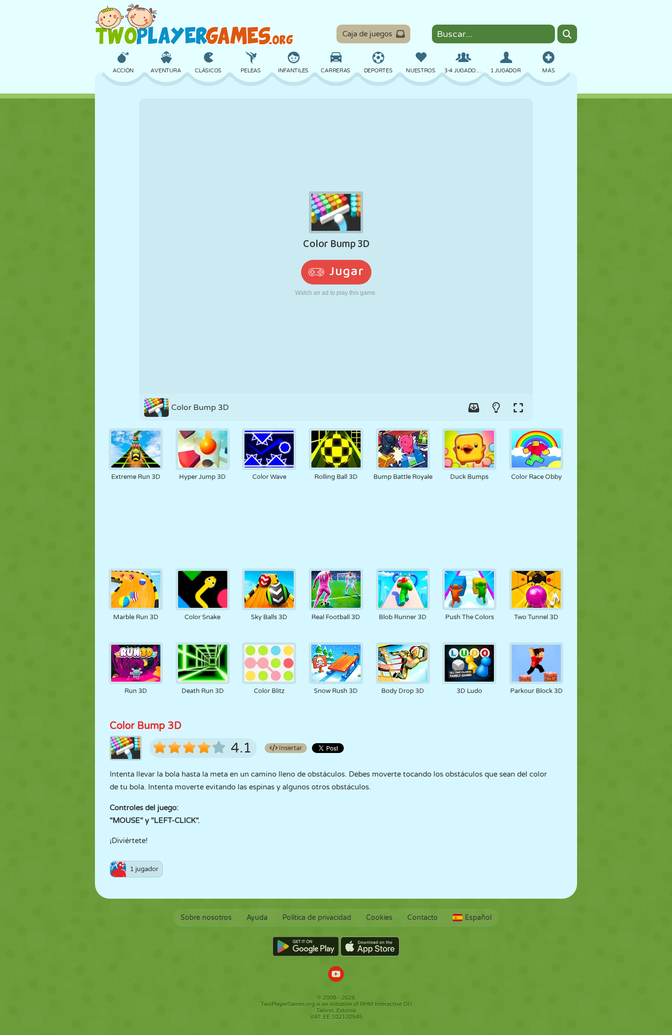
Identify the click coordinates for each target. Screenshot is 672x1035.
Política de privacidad (316, 917)
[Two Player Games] (194, 24)
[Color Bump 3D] (336, 246)
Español (478, 917)
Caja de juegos (367, 34)
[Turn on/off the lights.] (496, 407)
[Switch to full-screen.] (518, 407)
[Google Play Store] (306, 946)
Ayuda (257, 917)
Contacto (422, 917)
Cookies (379, 917)
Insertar (289, 748)
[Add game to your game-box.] (474, 407)
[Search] (567, 34)
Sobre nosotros (206, 917)
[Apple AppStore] (369, 946)
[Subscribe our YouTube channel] (336, 975)
